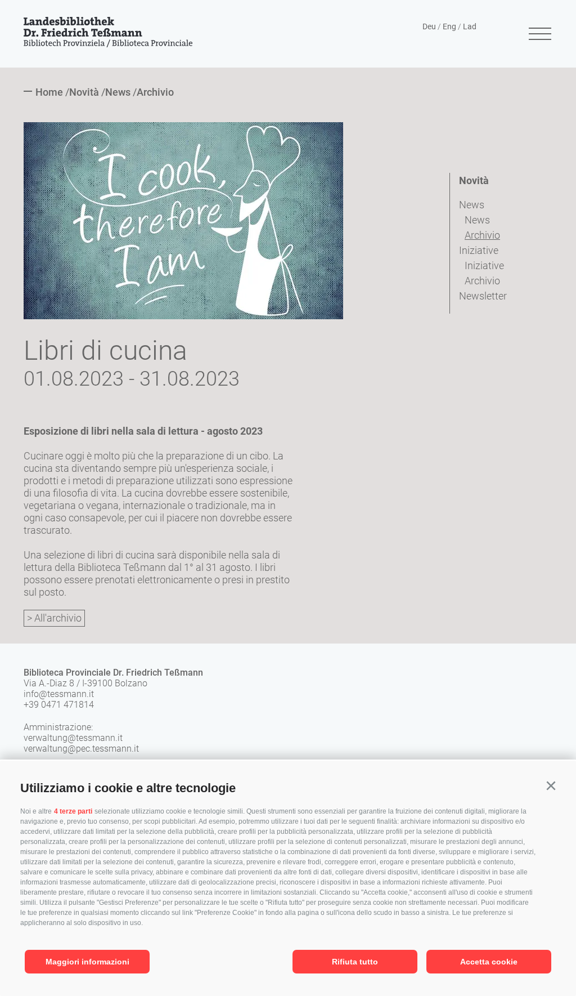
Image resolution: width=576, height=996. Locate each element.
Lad (469, 26)
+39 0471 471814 (59, 704)
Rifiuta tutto (355, 961)
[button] (551, 786)
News (471, 205)
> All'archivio (54, 618)
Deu (429, 26)
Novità (474, 180)
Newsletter (483, 296)
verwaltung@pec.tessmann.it (81, 748)
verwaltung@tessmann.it (73, 738)
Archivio (482, 235)
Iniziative (478, 250)
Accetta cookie (489, 961)
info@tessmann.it (59, 694)
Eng (449, 26)
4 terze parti (73, 811)
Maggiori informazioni (87, 961)
